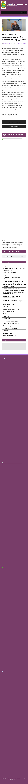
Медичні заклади (8, 275)
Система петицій (7, 333)
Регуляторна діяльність (9, 326)
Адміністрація (6, 43)
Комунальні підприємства (10, 321)
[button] (24, 12)
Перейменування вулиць (10, 328)
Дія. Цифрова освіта (13, 126)
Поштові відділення (8, 318)
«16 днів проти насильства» (15, 122)
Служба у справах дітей (9, 272)
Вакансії (5, 330)
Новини (24, 43)
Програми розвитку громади (11, 323)
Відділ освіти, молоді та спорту (11, 309)
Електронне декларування (10, 335)
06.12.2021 (18, 43)
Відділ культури (7, 266)
